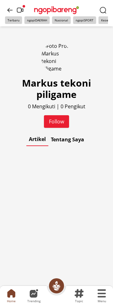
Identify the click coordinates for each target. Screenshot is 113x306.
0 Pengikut (73, 106)
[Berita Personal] (56, 285)
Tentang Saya (67, 139)
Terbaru (13, 20)
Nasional (61, 20)
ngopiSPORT (85, 20)
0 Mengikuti (42, 106)
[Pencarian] (103, 10)
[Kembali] (10, 10)
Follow (56, 121)
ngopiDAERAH (37, 20)
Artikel (37, 139)
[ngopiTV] (20, 10)
